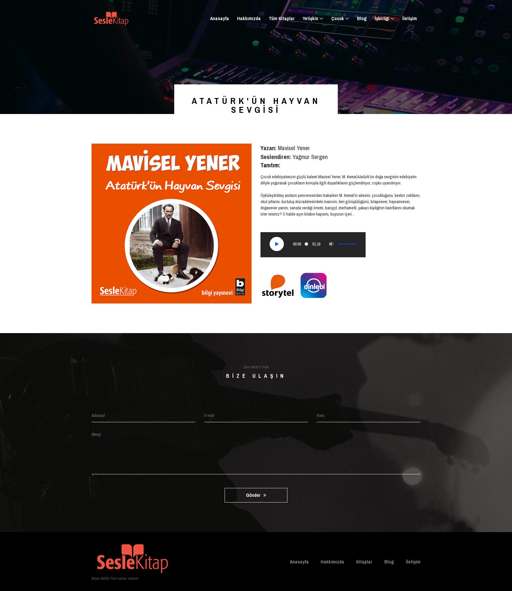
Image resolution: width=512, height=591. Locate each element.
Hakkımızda (249, 18)
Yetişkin (310, 18)
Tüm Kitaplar (282, 18)
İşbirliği (382, 18)
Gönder (254, 495)
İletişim (409, 18)
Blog (362, 18)
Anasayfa (219, 18)
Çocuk (337, 18)
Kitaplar (364, 561)
